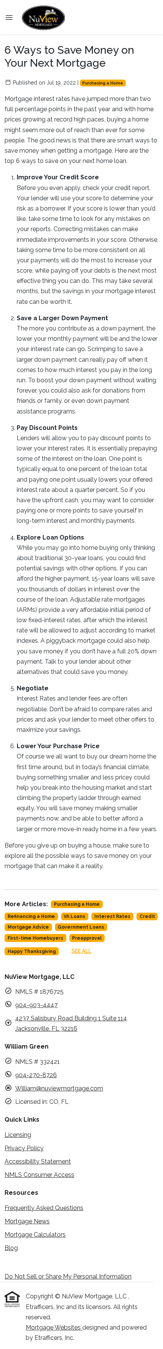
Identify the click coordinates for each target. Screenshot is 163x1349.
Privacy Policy (24, 1148)
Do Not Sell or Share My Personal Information (68, 1276)
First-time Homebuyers (35, 938)
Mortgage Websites (54, 1327)
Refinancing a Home (31, 916)
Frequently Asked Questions (44, 1208)
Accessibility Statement (38, 1161)
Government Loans (81, 927)
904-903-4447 (36, 1005)
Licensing (18, 1134)
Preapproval (87, 938)
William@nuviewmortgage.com (59, 1088)
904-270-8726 (36, 1075)
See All (81, 951)
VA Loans (74, 916)
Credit (147, 916)
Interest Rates (112, 916)
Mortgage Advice (28, 927)
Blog (11, 1248)
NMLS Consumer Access (39, 1174)
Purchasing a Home (102, 83)
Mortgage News (27, 1221)
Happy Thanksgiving (32, 951)
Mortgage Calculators (35, 1234)
